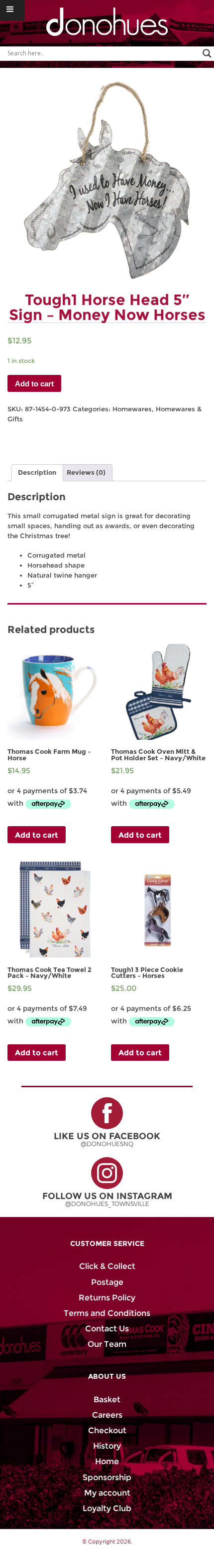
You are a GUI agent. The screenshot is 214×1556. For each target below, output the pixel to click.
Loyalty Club (107, 1508)
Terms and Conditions (107, 1313)
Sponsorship (107, 1477)
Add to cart (34, 383)
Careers (107, 1415)
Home (107, 1461)
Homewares (132, 409)
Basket (107, 1399)
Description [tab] (37, 472)
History (107, 1446)
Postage (107, 1282)
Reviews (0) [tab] (86, 472)
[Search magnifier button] (207, 53)
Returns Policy (107, 1297)
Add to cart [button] (36, 835)
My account (107, 1493)
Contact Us (107, 1328)
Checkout (107, 1430)
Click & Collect (107, 1266)
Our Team (107, 1344)
